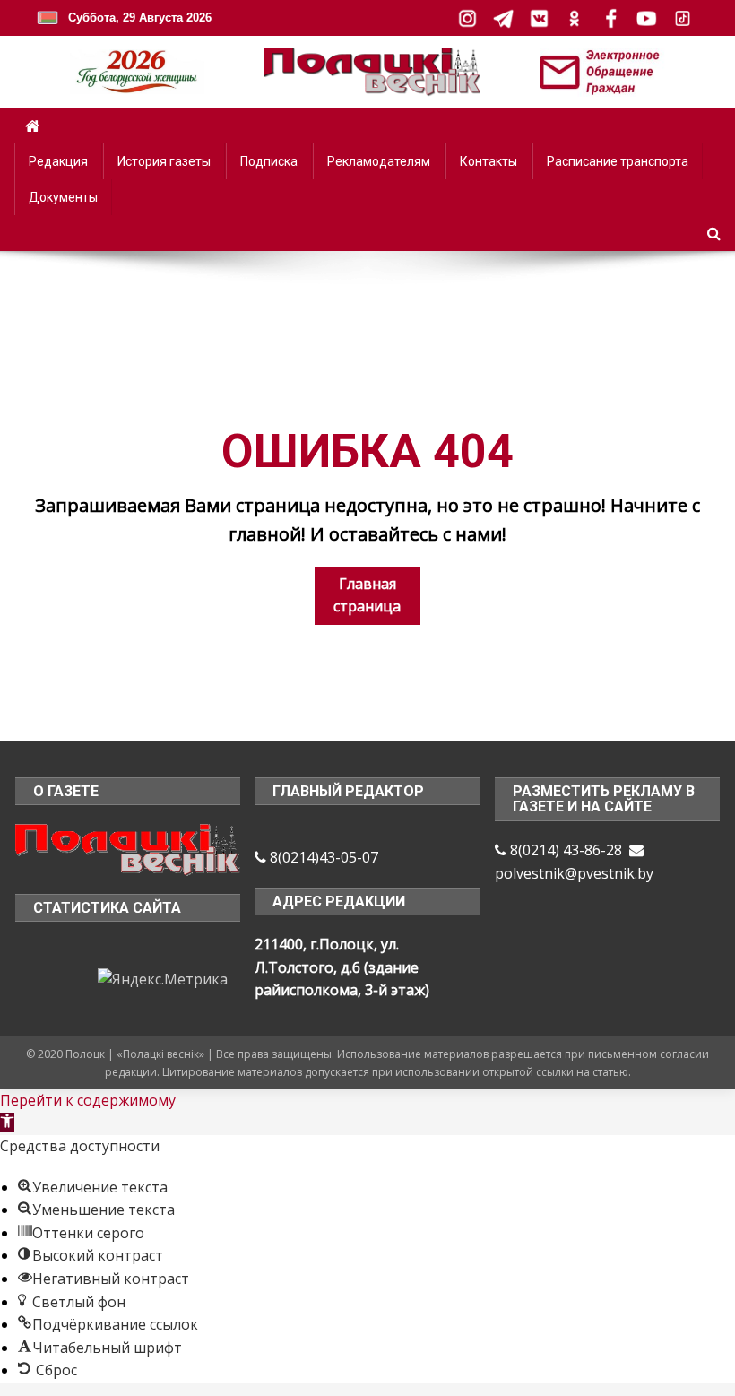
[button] (7, 1122)
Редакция (58, 161)
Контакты (488, 161)
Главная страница (367, 595)
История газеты (164, 161)
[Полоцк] (128, 848)
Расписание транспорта (617, 161)
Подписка (269, 161)
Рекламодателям (378, 161)
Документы (63, 197)
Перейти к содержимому (88, 1100)
